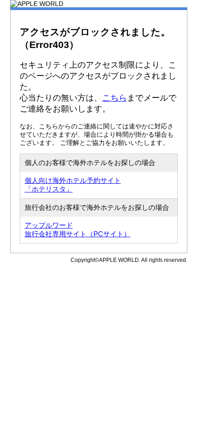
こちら (114, 97)
